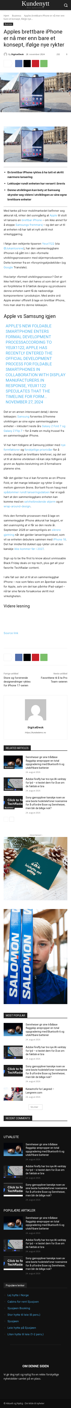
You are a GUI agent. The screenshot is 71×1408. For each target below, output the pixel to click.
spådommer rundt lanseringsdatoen (27, 492)
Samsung (23, 416)
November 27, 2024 (24, 402)
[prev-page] (6, 819)
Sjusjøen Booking (18, 1308)
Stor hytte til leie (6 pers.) (23, 1314)
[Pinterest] (35, 63)
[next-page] (11, 819)
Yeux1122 (48, 243)
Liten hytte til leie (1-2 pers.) (25, 1334)
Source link (11, 633)
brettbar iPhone (32, 220)
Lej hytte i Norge (18, 1295)
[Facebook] (18, 63)
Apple (53, 215)
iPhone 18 (59, 539)
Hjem (6, 15)
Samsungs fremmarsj (29, 224)
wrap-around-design (17, 506)
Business (16, 15)
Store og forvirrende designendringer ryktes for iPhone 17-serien (17, 681)
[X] (27, 63)
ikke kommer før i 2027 (29, 549)
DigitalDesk (17, 54)
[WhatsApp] (44, 63)
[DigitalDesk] (6, 54)
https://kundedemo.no (35, 732)
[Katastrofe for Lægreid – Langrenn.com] (13, 1094)
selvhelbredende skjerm (40, 501)
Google (8, 267)
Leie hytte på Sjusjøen (21, 1327)
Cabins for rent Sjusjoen (23, 1301)
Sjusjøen (13, 1321)
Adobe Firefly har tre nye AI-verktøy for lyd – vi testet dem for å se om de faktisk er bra (46, 783)
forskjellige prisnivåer (39, 449)
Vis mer (34, 1107)
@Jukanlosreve (13, 248)
